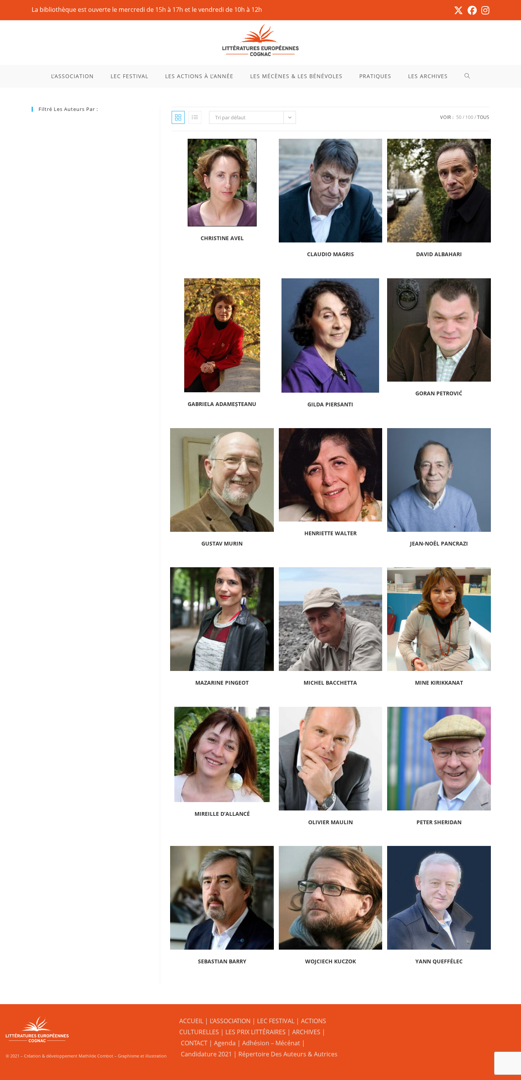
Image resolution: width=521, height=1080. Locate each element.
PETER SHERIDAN (439, 822)
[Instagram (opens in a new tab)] (484, 10)
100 (469, 117)
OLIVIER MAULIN (330, 822)
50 (459, 117)
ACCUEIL (191, 1021)
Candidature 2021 (206, 1054)
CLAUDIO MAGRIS (330, 254)
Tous (483, 117)
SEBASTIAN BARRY (222, 961)
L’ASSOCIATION (230, 1021)
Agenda (225, 1043)
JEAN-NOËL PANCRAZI (439, 543)
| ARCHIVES (304, 1032)
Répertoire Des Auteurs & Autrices (288, 1054)
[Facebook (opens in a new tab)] (472, 10)
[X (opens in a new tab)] (458, 10)
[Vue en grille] (178, 117)
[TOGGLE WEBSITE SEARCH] (467, 76)
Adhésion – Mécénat (271, 1043)
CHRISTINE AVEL (222, 238)
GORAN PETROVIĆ (438, 393)
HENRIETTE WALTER (330, 533)
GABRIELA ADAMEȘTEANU (222, 404)
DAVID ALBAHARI (439, 254)
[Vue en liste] (194, 117)
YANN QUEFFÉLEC (439, 961)
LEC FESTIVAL (275, 1021)
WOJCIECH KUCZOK (330, 961)
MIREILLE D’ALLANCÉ (222, 813)
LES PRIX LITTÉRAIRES (255, 1032)
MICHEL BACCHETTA (330, 682)
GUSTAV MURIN (222, 543)
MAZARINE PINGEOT (222, 682)
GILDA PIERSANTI (330, 404)
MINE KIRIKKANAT (439, 682)
